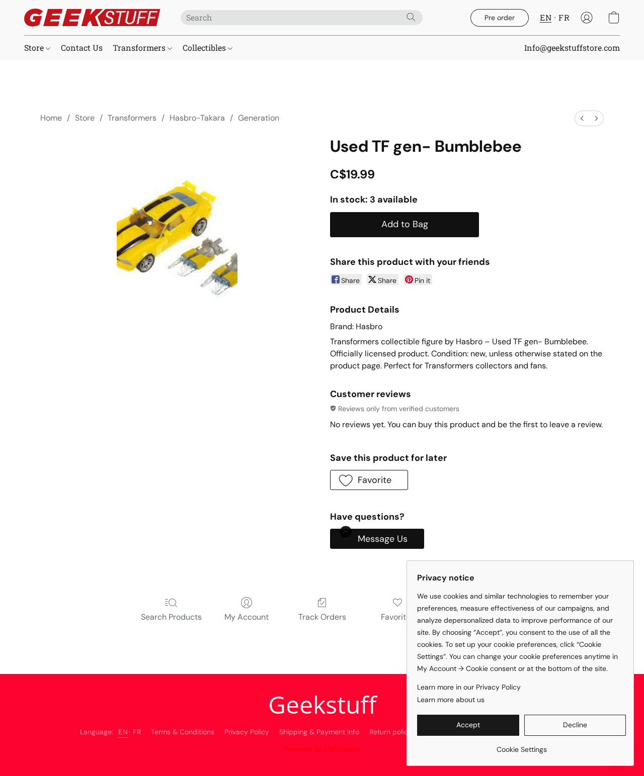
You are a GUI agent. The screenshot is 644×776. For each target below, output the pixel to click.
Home (51, 118)
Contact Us (82, 47)
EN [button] (545, 17)
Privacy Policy (246, 731)
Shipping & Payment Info (319, 731)
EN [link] (123, 731)
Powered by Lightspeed (322, 748)
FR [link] (137, 731)
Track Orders (322, 617)
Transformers (140, 47)
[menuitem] (582, 118)
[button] (92, 17)
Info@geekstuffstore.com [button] (572, 47)
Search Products (171, 617)
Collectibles (205, 47)
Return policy (390, 731)
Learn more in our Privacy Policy (469, 687)
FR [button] (564, 17)
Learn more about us (451, 699)
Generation (258, 118)
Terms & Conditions (182, 731)
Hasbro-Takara (197, 118)
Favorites (398, 617)
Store (35, 47)
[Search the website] (411, 17)
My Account (246, 617)
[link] (521, 745)
